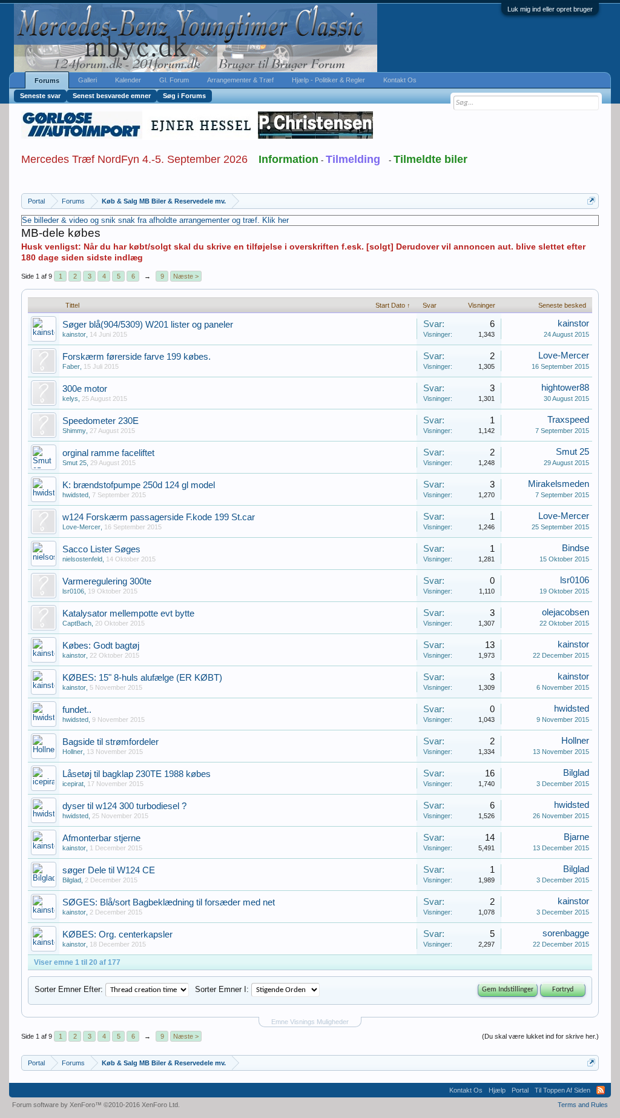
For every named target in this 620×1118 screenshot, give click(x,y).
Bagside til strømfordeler (110, 742)
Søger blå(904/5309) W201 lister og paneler (147, 324)
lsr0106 (73, 591)
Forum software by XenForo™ (96, 1104)
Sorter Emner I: (222, 989)
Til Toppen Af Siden (562, 1090)
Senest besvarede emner (112, 95)
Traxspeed (568, 420)
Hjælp (497, 1090)
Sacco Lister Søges (101, 549)
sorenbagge (565, 933)
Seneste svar (40, 95)
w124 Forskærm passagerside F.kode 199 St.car (158, 517)
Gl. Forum (174, 80)
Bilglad (576, 773)
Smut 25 (74, 462)
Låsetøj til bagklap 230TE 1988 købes (136, 774)
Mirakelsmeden (558, 484)
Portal (520, 1090)
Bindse (575, 548)
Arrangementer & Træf (240, 80)
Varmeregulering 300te (106, 581)
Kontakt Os (400, 80)
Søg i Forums (184, 95)
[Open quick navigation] (591, 201)
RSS (600, 1090)
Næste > (186, 276)
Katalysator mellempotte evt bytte (128, 613)
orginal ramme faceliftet (108, 453)
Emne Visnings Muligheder (310, 1021)
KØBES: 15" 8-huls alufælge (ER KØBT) (142, 678)
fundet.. (76, 710)
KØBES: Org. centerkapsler (117, 934)
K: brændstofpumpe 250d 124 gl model (138, 485)
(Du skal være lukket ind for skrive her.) (540, 1036)
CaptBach (76, 623)
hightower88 (565, 387)
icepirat (73, 783)
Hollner (72, 751)
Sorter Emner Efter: (69, 989)
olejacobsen (565, 612)
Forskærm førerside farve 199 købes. (136, 357)
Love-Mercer (563, 355)
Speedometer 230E (100, 421)
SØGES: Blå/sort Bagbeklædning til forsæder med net (168, 902)
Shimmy (74, 430)
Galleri (87, 80)
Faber (71, 366)
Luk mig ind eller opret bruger (550, 9)
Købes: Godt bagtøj (100, 645)
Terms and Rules (583, 1104)
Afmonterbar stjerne (101, 838)
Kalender (128, 80)
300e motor (84, 389)
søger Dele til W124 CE (108, 870)
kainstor (74, 334)
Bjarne (576, 837)
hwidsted (75, 494)
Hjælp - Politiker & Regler (328, 80)
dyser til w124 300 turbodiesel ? (124, 806)
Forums (47, 80)
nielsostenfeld (82, 559)
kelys (70, 398)
